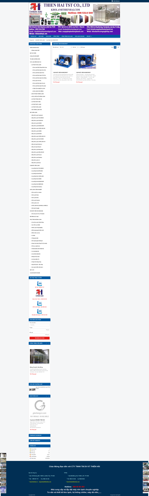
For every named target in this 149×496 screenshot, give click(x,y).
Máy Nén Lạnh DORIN (36, 131)
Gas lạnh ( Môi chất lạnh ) (37, 267)
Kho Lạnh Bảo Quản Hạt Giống (39, 78)
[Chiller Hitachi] (146, 467)
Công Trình (56, 36)
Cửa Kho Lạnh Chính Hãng (38, 222)
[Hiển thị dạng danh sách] (118, 47)
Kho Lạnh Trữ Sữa (37, 80)
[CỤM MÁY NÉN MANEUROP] (63, 61)
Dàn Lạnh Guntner (36, 200)
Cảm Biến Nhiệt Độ (36, 254)
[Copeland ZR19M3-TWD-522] (39, 409)
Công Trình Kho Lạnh (67, 36)
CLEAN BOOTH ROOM (35, 272)
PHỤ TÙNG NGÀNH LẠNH (35, 219)
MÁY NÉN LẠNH (33, 112)
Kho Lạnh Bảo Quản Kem (38, 72)
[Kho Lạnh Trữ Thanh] (3, 465)
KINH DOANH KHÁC (34, 47)
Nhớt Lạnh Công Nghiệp (37, 227)
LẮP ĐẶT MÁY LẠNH (36, 104)
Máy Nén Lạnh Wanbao (37, 157)
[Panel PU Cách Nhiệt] (3, 480)
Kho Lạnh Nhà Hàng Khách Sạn (40, 67)
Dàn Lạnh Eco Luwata (36, 192)
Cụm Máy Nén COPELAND (38, 176)
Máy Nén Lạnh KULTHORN (38, 139)
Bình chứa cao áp (36, 232)
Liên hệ (89, 36)
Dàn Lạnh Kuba (35, 195)
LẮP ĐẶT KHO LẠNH (36, 64)
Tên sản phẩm (33, 322)
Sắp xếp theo (55, 47)
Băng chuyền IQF (35, 50)
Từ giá (31, 327)
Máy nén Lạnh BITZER (37, 133)
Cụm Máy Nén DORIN (36, 178)
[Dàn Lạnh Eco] (3, 470)
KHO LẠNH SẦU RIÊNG (38, 91)
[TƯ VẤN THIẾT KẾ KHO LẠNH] (3, 490)
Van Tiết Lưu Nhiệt (36, 224)
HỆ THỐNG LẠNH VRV (37, 109)
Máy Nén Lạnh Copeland (37, 115)
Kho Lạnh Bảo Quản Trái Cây (39, 75)
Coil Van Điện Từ (35, 259)
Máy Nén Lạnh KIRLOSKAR (38, 152)
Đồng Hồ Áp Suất (35, 256)
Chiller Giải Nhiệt (34, 56)
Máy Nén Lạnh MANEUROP (38, 125)
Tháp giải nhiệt (35, 238)
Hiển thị (74, 47)
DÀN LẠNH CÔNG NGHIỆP (36, 189)
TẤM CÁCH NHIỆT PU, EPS (39, 88)
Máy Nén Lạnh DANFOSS (37, 120)
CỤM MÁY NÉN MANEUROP (60, 72)
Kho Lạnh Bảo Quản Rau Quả (39, 85)
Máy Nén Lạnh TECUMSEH (38, 117)
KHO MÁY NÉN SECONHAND (36, 211)
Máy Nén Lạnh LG (36, 160)
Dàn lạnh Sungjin (79, 36)
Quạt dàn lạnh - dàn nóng (37, 264)
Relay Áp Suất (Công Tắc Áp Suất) (39, 243)
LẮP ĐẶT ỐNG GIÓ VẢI (37, 99)
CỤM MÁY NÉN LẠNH (35, 165)
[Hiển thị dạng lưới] (115, 47)
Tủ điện (33, 235)
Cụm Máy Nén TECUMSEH (38, 168)
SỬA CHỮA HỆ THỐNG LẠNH (38, 96)
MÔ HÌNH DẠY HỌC (34, 216)
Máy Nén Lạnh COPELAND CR (38, 136)
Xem (112, 47)
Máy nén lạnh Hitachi (36, 146)
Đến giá (31, 332)
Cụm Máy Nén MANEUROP (38, 181)
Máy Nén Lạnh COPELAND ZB (38, 128)
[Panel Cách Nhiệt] (3, 475)
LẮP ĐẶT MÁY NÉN (36, 101)
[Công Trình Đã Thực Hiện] (3, 455)
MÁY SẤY (32, 270)
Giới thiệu (41, 36)
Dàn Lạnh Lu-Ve (35, 202)
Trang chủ (33, 36)
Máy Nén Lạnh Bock (36, 162)
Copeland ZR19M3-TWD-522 (37, 420)
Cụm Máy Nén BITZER (37, 173)
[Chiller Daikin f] (146, 479)
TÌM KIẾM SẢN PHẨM (39, 338)
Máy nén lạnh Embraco (37, 144)
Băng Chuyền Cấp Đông (36, 367)
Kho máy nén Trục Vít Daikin (38, 213)
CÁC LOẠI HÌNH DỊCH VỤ (35, 62)
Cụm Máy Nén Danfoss (37, 186)
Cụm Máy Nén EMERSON (37, 184)
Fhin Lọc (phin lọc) (36, 246)
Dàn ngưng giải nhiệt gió (37, 240)
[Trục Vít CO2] (146, 463)
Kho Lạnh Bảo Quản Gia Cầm (39, 70)
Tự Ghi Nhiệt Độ (35, 251)
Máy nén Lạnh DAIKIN (37, 123)
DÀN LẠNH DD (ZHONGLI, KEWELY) (40, 205)
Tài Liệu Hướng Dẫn (35, 59)
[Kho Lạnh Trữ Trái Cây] (3, 460)
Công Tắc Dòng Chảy (36, 261)
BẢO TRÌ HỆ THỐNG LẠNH (38, 93)
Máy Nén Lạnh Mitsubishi (37, 149)
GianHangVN (117, 494)
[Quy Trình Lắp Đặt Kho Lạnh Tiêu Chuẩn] (32, 392)
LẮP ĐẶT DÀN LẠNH (36, 107)
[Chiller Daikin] (146, 473)
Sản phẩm (48, 36)
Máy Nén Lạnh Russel (37, 154)
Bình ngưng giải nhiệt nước (38, 230)
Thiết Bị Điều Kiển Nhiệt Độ (38, 248)
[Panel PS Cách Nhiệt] (3, 484)
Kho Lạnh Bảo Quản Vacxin (39, 83)
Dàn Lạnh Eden (35, 197)
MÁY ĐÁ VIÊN (33, 53)
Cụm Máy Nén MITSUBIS (37, 170)
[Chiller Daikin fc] (146, 490)
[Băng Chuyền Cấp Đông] (39, 356)
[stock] (146, 484)
